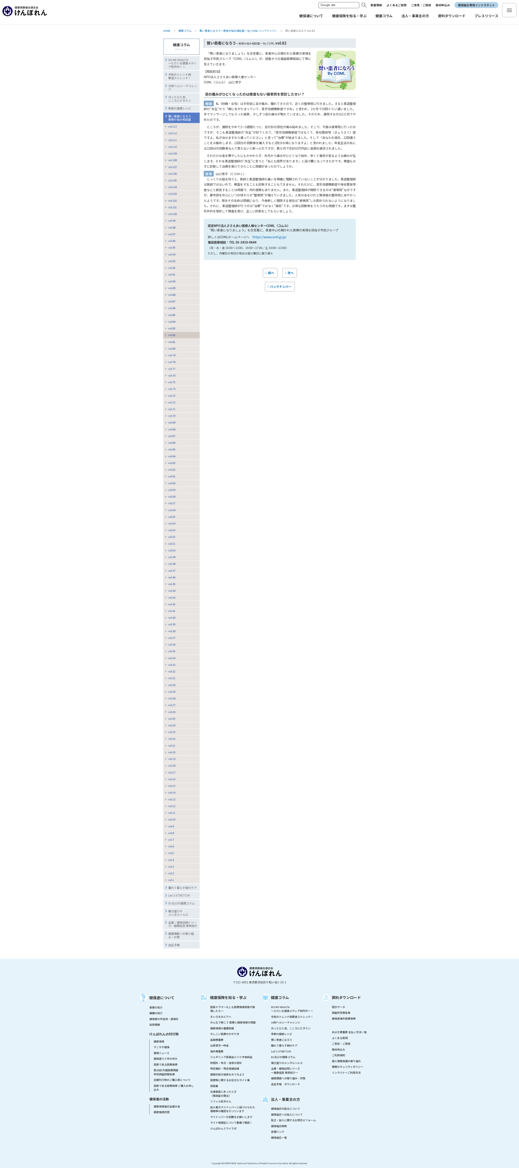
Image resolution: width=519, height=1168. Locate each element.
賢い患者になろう (281, 1040)
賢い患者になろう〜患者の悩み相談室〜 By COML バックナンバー (238, 31)
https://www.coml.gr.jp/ (269, 237)
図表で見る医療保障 (165, 1064)
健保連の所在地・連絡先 (163, 1019)
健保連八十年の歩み (165, 1059)
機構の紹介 (156, 1013)
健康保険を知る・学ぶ (228, 997)
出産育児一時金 (219, 1045)
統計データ (338, 1007)
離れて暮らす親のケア (182, 888)
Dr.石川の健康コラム (181, 903)
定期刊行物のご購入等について (172, 1080)
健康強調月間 (161, 1112)
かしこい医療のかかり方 (224, 1034)
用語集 (214, 1086)
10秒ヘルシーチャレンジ (182, 87)
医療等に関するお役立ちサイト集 (230, 1080)
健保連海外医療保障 (344, 1018)
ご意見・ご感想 (421, 5)
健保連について (162, 997)
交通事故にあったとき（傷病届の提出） (223, 1094)
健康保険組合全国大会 (167, 1106)
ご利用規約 (338, 1055)
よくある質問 (340, 1038)
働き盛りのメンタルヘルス (178, 913)
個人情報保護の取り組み (346, 1061)
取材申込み (443, 5)
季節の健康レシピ (179, 108)
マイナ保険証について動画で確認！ (231, 1122)
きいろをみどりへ (220, 1017)
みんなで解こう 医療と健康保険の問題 (233, 1022)
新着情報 (376, 5)
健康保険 (159, 1041)
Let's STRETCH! (179, 895)
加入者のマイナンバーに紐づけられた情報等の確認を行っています (232, 1109)
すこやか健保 (161, 1047)
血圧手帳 (174, 945)
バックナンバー (280, 286)
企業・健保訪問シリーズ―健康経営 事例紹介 (182, 924)
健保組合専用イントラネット (476, 5)
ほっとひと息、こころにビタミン (179, 98)
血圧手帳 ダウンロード (285, 1084)
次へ (290, 272)
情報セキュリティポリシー (347, 1067)
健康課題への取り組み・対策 (181, 935)
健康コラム (185, 31)
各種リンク (277, 1132)
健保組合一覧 (279, 1137)
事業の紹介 (156, 1007)
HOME (166, 31)
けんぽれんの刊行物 (164, 1034)
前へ (271, 272)
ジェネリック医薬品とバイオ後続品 (231, 1057)
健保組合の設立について (285, 1109)
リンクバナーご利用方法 (346, 1072)
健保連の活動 (159, 1099)
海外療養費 (216, 1051)
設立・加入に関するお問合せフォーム (293, 1120)
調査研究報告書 (341, 1013)
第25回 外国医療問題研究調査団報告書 (166, 1072)
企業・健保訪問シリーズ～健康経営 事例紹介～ (285, 1070)
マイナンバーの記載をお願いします (231, 1117)
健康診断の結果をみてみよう (227, 1074)
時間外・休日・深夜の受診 (226, 1063)
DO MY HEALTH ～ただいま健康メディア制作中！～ (182, 63)
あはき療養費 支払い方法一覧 (349, 1032)
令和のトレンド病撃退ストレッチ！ (179, 76)
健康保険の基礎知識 (222, 1028)
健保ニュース (161, 1053)
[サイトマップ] (509, 10)
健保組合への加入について (287, 1114)
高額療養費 (216, 1040)
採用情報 (154, 1025)
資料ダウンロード (346, 997)
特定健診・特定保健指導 (224, 1068)
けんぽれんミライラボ (223, 1128)
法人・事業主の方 (285, 1099)
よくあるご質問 (396, 5)
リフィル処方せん (220, 1101)
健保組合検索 (279, 1126)
